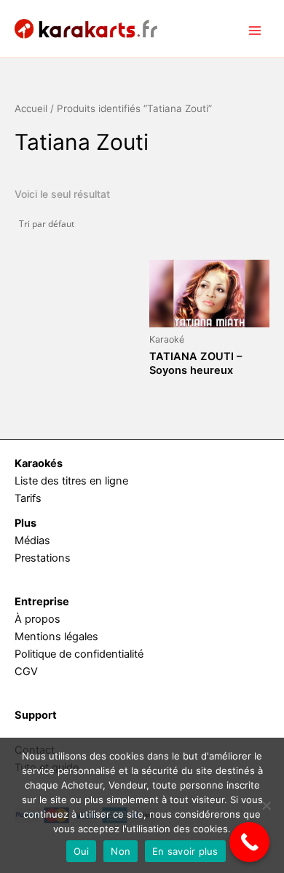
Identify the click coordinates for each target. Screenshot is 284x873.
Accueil (31, 108)
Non (120, 851)
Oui (82, 851)
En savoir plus (185, 851)
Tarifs (28, 498)
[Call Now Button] (249, 842)
